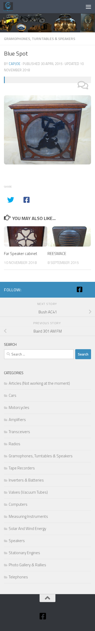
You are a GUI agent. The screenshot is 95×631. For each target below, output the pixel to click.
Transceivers (19, 432)
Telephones (18, 577)
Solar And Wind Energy (27, 528)
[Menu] (88, 6)
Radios (14, 444)
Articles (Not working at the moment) (39, 383)
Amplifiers (17, 420)
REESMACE (57, 254)
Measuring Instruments (28, 516)
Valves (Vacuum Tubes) (28, 492)
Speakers (17, 541)
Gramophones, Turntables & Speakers (39, 38)
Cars (12, 395)
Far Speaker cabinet (20, 254)
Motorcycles (19, 407)
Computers (18, 504)
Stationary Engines (24, 553)
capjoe (14, 63)
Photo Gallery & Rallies (27, 565)
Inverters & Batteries (26, 480)
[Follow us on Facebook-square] (79, 289)
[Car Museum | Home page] (9, 6)
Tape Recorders (22, 468)
